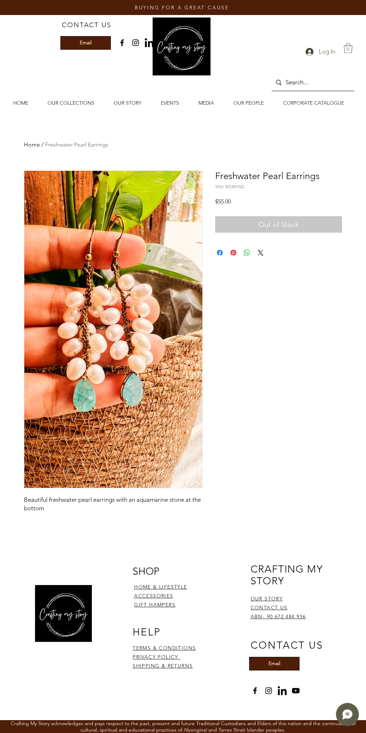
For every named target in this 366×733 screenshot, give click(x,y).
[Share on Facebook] (220, 252)
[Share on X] (260, 252)
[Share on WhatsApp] (247, 252)
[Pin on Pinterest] (233, 252)
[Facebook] (122, 42)
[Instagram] (135, 42)
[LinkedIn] (149, 42)
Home (32, 144)
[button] (348, 48)
